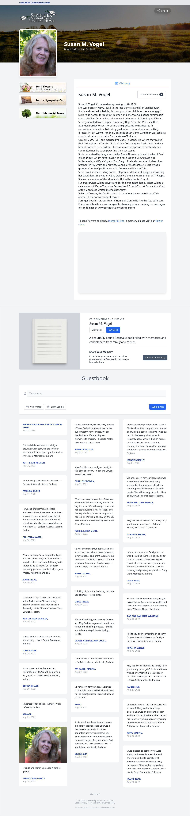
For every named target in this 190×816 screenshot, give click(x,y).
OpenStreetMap (98, 807)
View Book (97, 329)
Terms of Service (103, 803)
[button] (43, 745)
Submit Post (158, 406)
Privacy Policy (86, 803)
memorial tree (116, 220)
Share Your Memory (155, 357)
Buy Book (113, 329)
